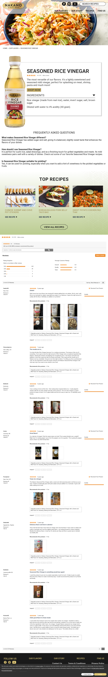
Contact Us (57, 663)
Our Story (76, 11)
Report (49, 340)
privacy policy (39, 666)
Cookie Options (87, 674)
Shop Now (34, 89)
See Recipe (10, 217)
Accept (100, 674)
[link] (6, 244)
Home (5, 48)
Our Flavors (61, 11)
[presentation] (38, 310)
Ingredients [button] (35, 95)
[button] (103, 649)
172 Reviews (17, 244)
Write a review (46, 75)
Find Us (101, 11)
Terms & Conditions (77, 663)
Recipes (90, 11)
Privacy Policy (98, 663)
